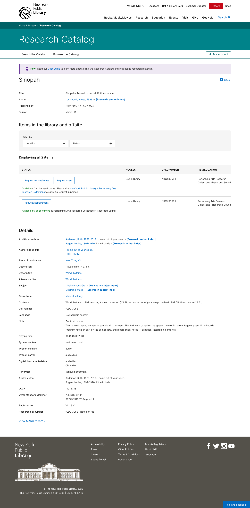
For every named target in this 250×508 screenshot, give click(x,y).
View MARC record (31, 421)
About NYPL (151, 449)
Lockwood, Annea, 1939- (79, 99)
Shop (228, 5)
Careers (95, 454)
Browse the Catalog (66, 54)
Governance (125, 459)
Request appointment (36, 202)
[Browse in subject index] (103, 285)
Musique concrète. (75, 285)
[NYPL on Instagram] (223, 446)
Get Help (207, 17)
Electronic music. (74, 289)
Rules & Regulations (155, 444)
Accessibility (98, 444)
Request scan (64, 180)
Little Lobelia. (72, 254)
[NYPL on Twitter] (216, 446)
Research (142, 17)
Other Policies (126, 449)
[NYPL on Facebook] (208, 446)
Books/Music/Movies (118, 17)
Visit (185, 17)
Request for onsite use (36, 180)
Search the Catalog (34, 54)
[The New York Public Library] (33, 11)
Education (158, 17)
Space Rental (98, 459)
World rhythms (73, 272)
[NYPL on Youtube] (231, 446)
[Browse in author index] (110, 99)
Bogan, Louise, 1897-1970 (80, 243)
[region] (125, 190)
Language (150, 454)
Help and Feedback (236, 504)
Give (195, 17)
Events (173, 17)
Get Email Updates (196, 5)
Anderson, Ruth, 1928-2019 (80, 239)
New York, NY (73, 260)
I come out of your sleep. (79, 249)
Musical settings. (74, 296)
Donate (216, 5)
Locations (153, 5)
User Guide (54, 68)
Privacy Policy (126, 444)
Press (94, 449)
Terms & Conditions (129, 454)
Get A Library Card (172, 5)
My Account (133, 5)
